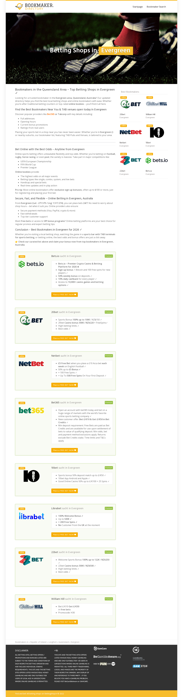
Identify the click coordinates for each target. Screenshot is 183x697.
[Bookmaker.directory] (36, 7)
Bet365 (51, 114)
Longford (52, 642)
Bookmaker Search (156, 6)
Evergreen (75, 256)
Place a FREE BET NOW (63, 294)
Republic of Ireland (38, 642)
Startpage (138, 6)
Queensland (63, 642)
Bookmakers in (21, 642)
